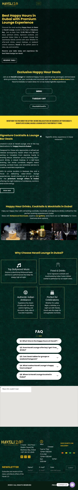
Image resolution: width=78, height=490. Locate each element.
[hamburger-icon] (38, 3)
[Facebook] (22, 456)
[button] (39, 106)
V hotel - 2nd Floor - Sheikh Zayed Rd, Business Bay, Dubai (28, 447)
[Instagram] (25, 456)
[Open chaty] (72, 484)
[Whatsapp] (29, 456)
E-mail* (42, 467)
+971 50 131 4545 (27, 452)
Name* (30, 467)
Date (52, 467)
